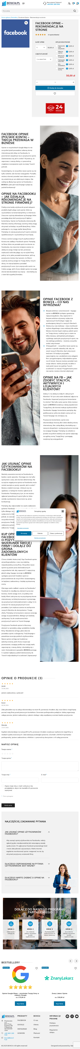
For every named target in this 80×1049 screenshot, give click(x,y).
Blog (35, 1029)
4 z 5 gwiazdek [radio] (10, 753)
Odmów (40, 533)
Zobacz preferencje (56, 533)
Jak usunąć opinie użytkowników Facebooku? (23, 833)
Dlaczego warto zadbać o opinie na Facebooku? (24, 879)
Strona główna (5, 17)
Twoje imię (5, 775)
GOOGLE (20, 1024)
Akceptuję (24, 533)
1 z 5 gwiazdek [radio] (2, 753)
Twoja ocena (6, 749)
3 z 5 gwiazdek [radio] (8, 753)
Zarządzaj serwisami (23, 528)
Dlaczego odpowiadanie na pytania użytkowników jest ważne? (24, 865)
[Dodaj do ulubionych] (55, 93)
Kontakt (37, 1037)
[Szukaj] (74, 11)
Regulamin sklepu (54, 1031)
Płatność (37, 1033)
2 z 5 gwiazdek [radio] (5, 753)
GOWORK (21, 1033)
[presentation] (70, 961)
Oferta (36, 1024)
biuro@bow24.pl (9, 1039)
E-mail (44, 775)
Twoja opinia (6, 758)
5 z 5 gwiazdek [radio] (13, 753)
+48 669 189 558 (9, 1034)
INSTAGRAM (22, 1029)
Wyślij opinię (8, 805)
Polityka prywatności (40, 538)
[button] (63, 511)
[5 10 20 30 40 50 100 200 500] (41, 47)
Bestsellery (14, 17)
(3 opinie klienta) (53, 34)
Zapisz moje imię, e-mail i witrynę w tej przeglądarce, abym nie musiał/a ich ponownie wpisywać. (21, 788)
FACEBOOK (21, 1020)
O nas (36, 1020)
